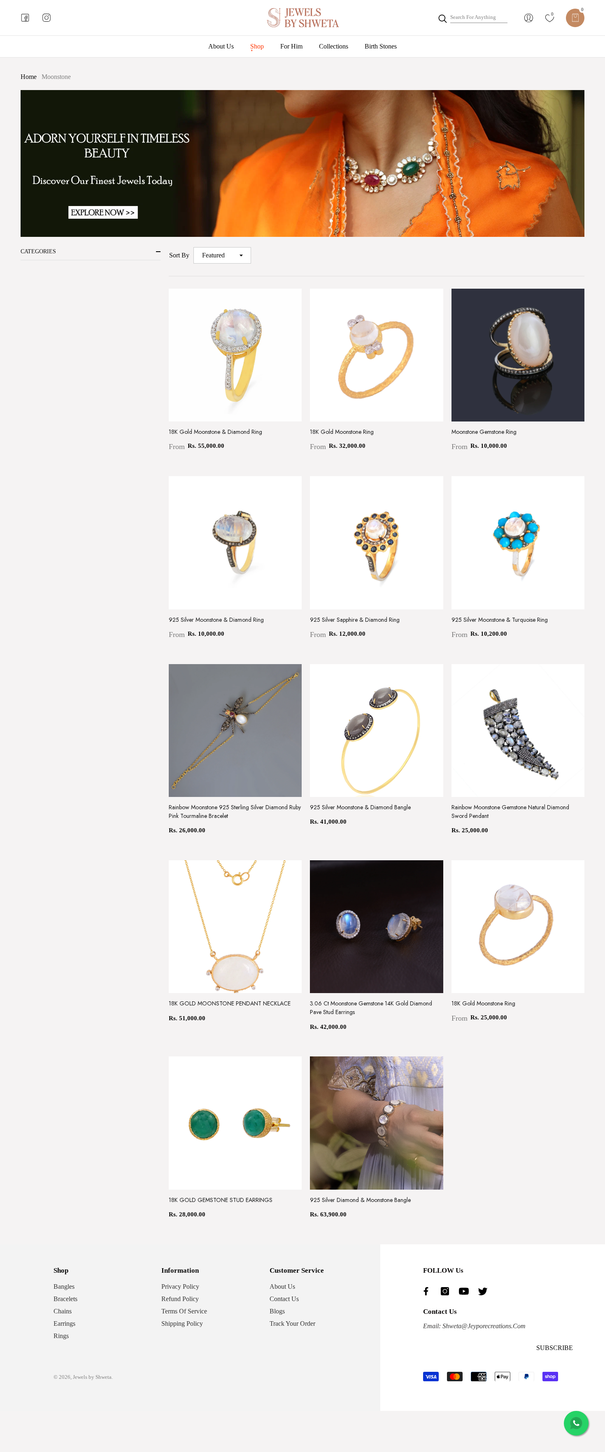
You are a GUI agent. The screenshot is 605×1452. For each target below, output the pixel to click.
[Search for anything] (472, 17)
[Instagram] (447, 1291)
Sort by (179, 255)
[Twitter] (485, 1291)
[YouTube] (466, 1291)
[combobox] (478, 17)
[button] (575, 18)
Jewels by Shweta (92, 1377)
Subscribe (554, 1347)
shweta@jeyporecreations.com (483, 1325)
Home (29, 76)
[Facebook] (428, 1291)
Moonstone (56, 76)
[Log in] (528, 18)
